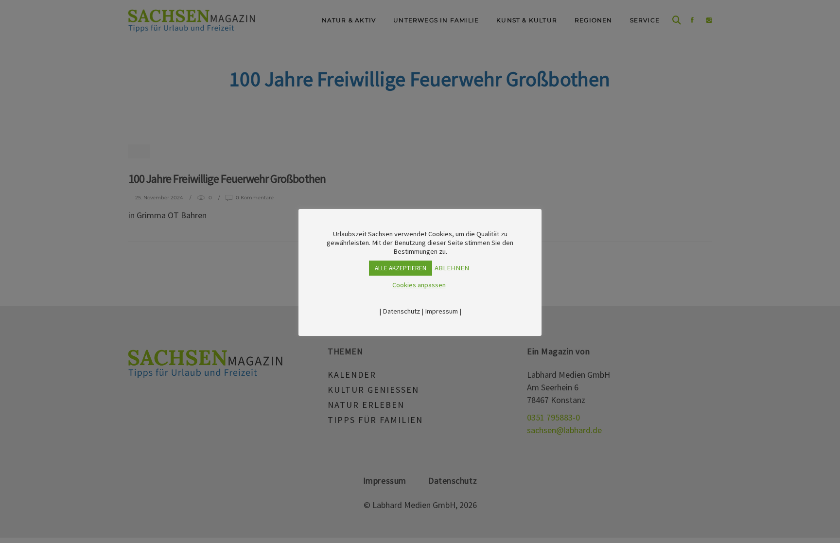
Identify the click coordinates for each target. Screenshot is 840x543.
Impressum (441, 311)
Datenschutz (401, 311)
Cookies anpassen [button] (419, 284)
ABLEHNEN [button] (452, 267)
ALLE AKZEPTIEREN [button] (400, 268)
